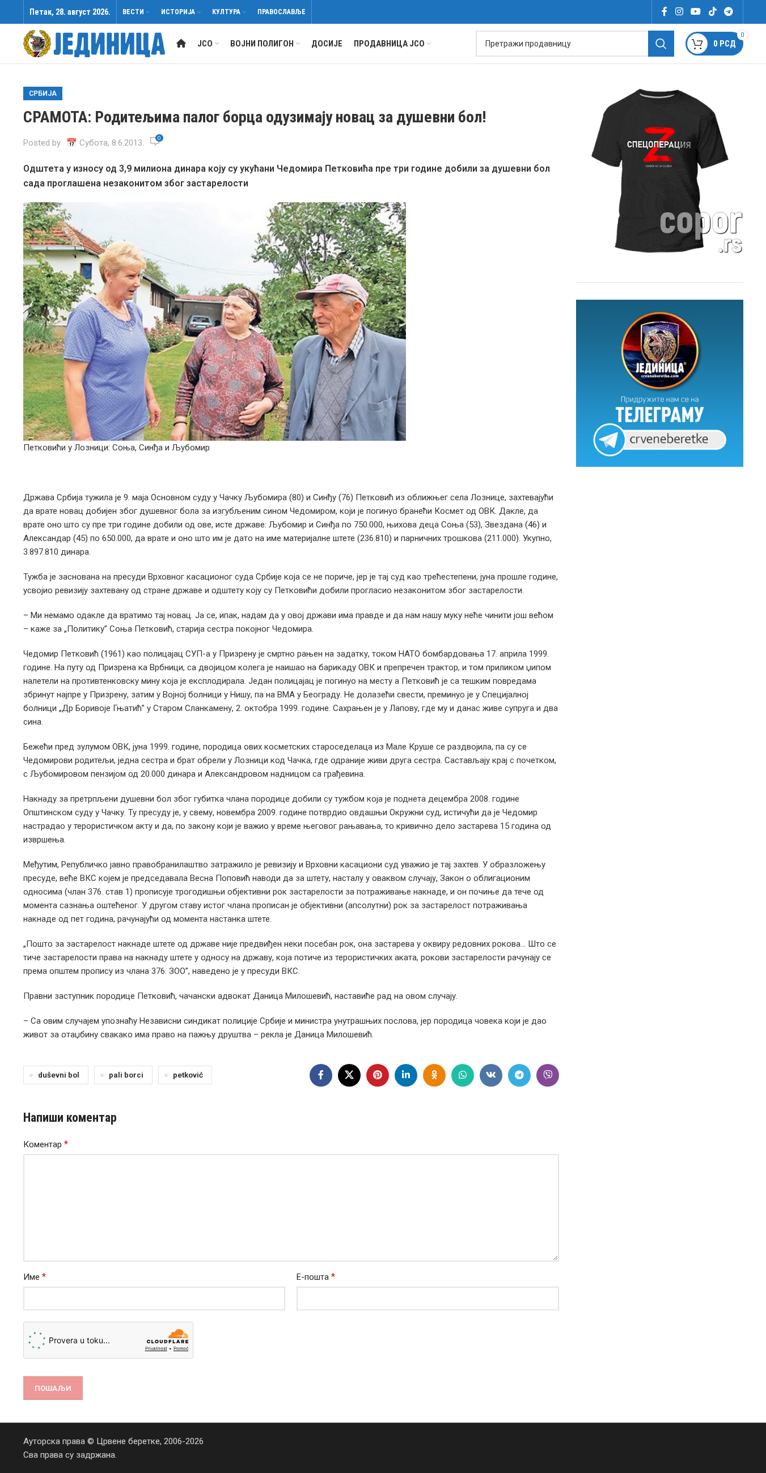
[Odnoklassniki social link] (434, 1075)
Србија (43, 93)
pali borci (126, 1074)
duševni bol (58, 1074)
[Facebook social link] (664, 11)
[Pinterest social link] (377, 1075)
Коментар (45, 1144)
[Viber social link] (547, 1075)
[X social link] (349, 1075)
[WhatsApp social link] (462, 1075)
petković (188, 1074)
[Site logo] (94, 43)
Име (34, 1276)
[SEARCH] (661, 44)
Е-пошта (316, 1276)
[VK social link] (491, 1075)
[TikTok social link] (712, 11)
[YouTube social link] (696, 11)
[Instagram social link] (679, 11)
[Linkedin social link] (406, 1075)
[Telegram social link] (728, 11)
